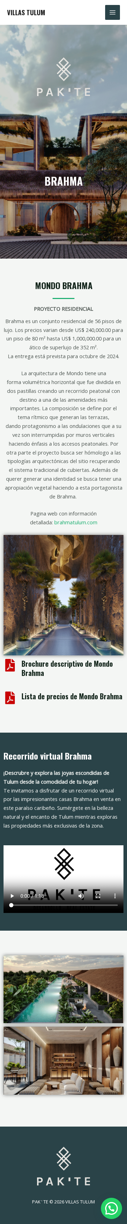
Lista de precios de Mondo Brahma (72, 696)
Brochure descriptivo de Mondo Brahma (67, 668)
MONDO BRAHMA (63, 285)
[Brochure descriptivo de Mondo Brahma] (10, 665)
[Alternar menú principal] (112, 12)
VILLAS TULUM (26, 12)
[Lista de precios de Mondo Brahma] (10, 698)
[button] (111, 1208)
